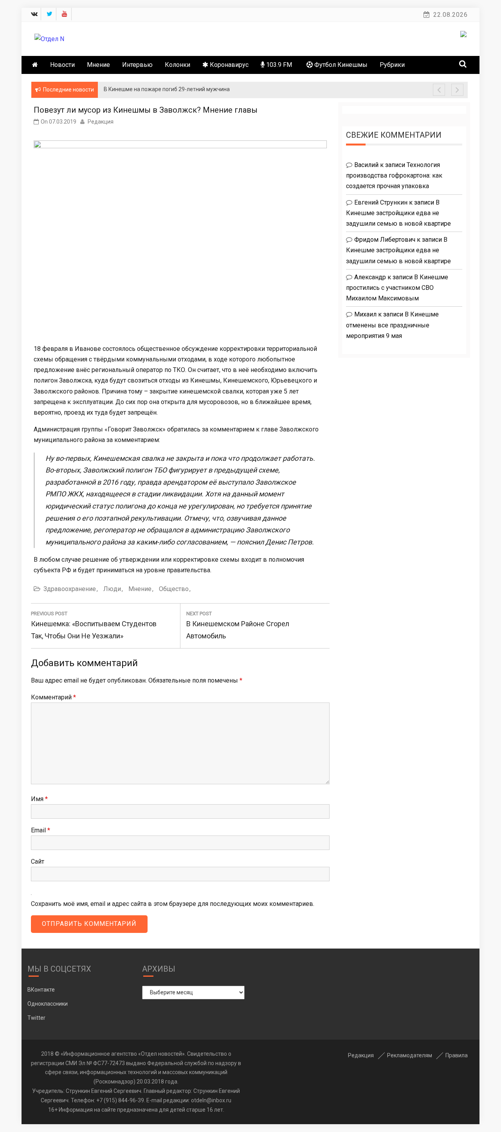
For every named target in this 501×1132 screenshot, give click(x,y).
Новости (62, 64)
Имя (39, 799)
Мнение (98, 64)
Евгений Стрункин (380, 202)
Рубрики (392, 64)
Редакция (101, 122)
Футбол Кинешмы (340, 64)
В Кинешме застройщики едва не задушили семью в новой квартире (398, 213)
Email (40, 830)
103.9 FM (278, 64)
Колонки (177, 64)
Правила (456, 1055)
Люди (112, 589)
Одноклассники (47, 1004)
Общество (174, 589)
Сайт (37, 861)
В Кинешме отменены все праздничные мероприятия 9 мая (392, 325)
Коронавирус (228, 64)
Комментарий (53, 697)
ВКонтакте (41, 989)
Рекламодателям (409, 1055)
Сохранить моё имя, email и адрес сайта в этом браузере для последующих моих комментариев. (172, 903)
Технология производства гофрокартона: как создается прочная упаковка (394, 175)
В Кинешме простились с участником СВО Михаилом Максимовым (397, 287)
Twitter (36, 1018)
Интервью (137, 64)
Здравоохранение (69, 589)
